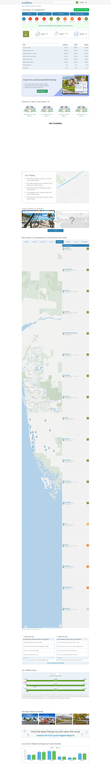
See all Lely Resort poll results (55, 663)
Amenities (35, 241)
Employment (59, 241)
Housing (68, 241)
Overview (29, 13)
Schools (76, 241)
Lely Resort (32, 6)
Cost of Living (43, 241)
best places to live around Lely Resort (32, 629)
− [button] (60, 626)
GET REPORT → (42, 91)
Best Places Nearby (79, 13)
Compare (55, 230)
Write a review (25, 660)
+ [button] (60, 624)
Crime (51, 241)
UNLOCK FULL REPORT (82, 9)
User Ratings (84, 241)
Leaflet (61, 627)
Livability (81, 2)
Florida (27, 6)
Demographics (61, 13)
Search (23, 6)
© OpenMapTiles (57, 627)
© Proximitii (43, 627)
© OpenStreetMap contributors (49, 627)
